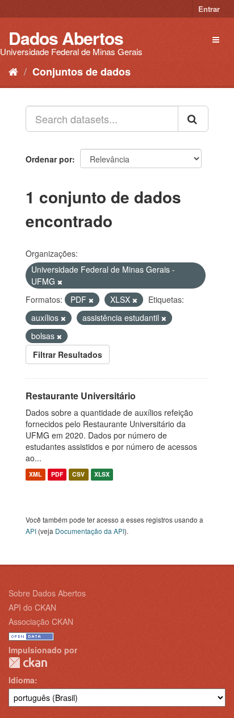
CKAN (28, 663)
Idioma (22, 680)
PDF (57, 474)
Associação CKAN (41, 621)
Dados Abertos (66, 38)
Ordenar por (49, 159)
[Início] (13, 71)
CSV (78, 474)
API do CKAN (32, 607)
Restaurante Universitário (81, 395)
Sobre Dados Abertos (47, 593)
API (31, 531)
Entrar (209, 8)
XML (35, 474)
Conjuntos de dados (81, 71)
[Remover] (59, 281)
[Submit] (193, 119)
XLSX (102, 474)
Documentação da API (89, 531)
